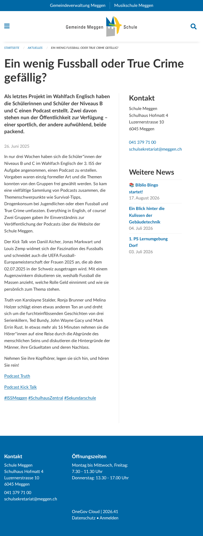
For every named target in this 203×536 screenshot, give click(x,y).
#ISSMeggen (15, 398)
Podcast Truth (17, 376)
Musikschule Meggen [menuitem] (136, 5)
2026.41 (110, 512)
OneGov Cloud (86, 512)
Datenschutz (83, 518)
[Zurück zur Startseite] (101, 26)
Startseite (11, 47)
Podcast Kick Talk (20, 387)
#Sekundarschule (80, 398)
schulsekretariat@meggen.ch (155, 149)
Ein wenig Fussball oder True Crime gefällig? (84, 47)
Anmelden (109, 518)
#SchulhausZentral (45, 398)
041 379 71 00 (142, 142)
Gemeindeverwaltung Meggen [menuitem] (80, 5)
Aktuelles (35, 47)
